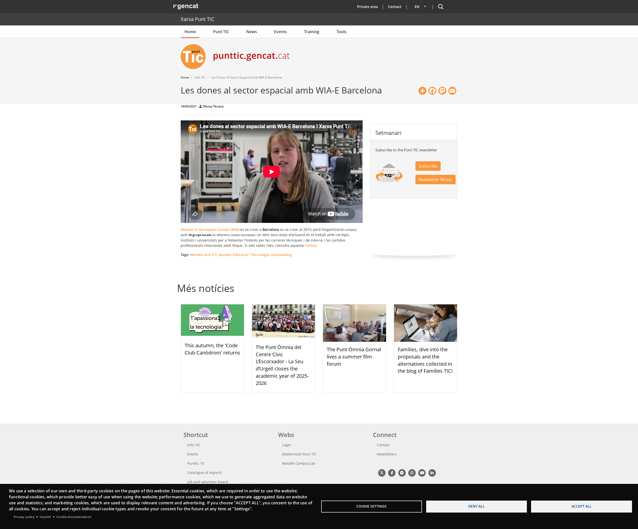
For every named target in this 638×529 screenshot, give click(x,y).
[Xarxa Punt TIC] (195, 56)
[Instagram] (411, 473)
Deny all (476, 506)
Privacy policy (24, 517)
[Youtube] (422, 473)
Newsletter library (435, 179)
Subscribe (428, 166)
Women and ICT (203, 254)
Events (280, 31)
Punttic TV (195, 463)
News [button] (251, 31)
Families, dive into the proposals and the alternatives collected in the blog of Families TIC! (425, 360)
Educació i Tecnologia (251, 254)
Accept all (581, 506)
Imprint (45, 517)
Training (311, 31)
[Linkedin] (432, 473)
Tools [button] (341, 31)
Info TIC (193, 444)
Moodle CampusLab (298, 463)
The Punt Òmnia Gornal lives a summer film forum (354, 356)
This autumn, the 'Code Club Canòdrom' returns (212, 349)
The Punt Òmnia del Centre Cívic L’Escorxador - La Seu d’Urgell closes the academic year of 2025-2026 (282, 365)
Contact (394, 6)
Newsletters (387, 454)
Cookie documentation (73, 517)
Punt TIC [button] (221, 31)
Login (286, 444)
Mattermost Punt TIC (299, 454)
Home (190, 31)
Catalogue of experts (204, 472)
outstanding (281, 254)
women (225, 254)
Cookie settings (371, 506)
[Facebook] (391, 473)
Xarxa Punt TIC (197, 19)
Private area (367, 6)
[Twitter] (381, 473)
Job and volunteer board (207, 481)
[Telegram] (401, 473)
